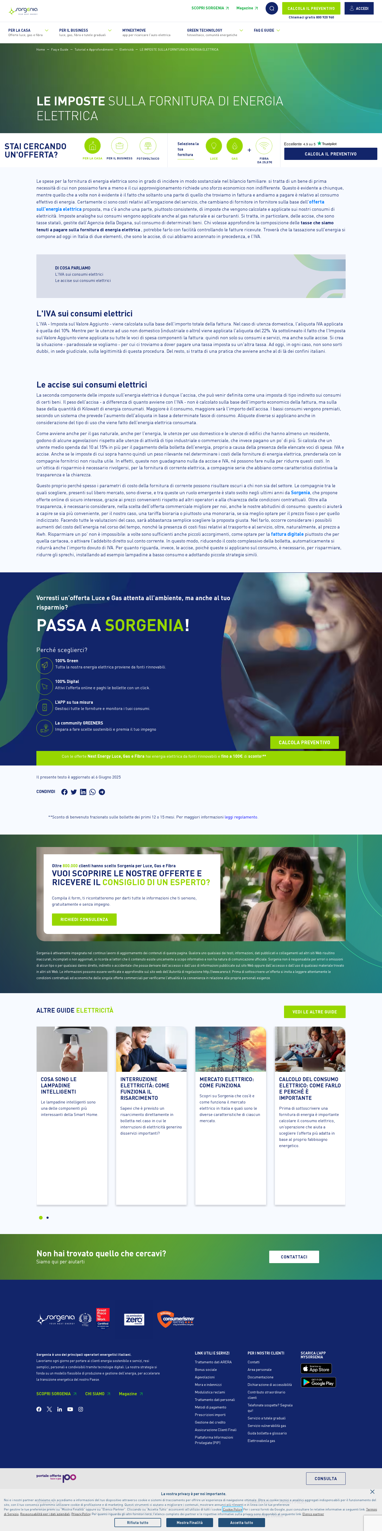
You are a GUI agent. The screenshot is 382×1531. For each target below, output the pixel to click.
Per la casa (25, 32)
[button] (272, 8)
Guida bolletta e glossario (267, 1433)
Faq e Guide (59, 49)
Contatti (254, 1361)
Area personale (260, 1369)
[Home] (22, 9)
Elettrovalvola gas (261, 1440)
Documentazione (260, 1376)
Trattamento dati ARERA (213, 1361)
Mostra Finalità (190, 1522)
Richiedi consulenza (84, 919)
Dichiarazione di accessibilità (270, 1384)
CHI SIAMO (94, 1393)
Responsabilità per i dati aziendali (45, 1514)
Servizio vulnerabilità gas (267, 1425)
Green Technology (212, 32)
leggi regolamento (241, 816)
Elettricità (127, 49)
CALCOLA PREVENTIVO (304, 742)
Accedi (362, 8)
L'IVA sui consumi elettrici (79, 274)
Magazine (244, 7)
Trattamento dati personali (215, 1399)
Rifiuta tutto (137, 1522)
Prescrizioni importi (210, 1414)
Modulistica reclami (210, 1392)
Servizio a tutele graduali (267, 1417)
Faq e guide (264, 30)
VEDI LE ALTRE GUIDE (315, 1011)
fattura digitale (287, 534)
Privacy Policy (80, 1514)
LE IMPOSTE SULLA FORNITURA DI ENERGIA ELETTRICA (179, 49)
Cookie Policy (232, 1509)
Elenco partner (313, 1514)
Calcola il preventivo (331, 154)
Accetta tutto (241, 1522)
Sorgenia (300, 492)
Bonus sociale (206, 1369)
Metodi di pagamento (210, 1407)
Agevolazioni (205, 1376)
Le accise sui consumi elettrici (83, 280)
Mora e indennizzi (208, 1384)
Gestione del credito (210, 1422)
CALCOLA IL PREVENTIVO (311, 8)
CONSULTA (326, 1478)
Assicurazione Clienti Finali (215, 1429)
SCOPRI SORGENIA (208, 7)
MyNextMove (146, 32)
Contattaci (294, 1256)
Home (40, 49)
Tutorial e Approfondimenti (94, 49)
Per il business (82, 32)
